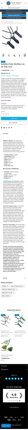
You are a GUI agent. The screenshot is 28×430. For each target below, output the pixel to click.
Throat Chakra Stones (17, 286)
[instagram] (6, 378)
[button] (14, 13)
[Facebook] (1, 128)
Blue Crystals (5, 296)
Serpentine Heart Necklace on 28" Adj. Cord (7, 355)
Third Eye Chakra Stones (8, 289)
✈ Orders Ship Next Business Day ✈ (14, 13)
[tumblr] (9, 378)
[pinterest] (12, 378)
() (26, 3)
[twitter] (15, 378)
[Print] (6, 128)
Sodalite (4, 286)
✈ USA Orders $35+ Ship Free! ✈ (14, 17)
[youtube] (21, 378)
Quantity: (3, 111)
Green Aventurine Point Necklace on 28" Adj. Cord (20, 331)
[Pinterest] (11, 128)
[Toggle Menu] (2, 3)
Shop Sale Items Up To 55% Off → (14, 10)
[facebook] (18, 378)
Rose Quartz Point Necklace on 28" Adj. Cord (7, 331)
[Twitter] (9, 128)
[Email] (4, 128)
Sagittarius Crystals (7, 292)
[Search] (1, 7)
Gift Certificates (14, 407)
